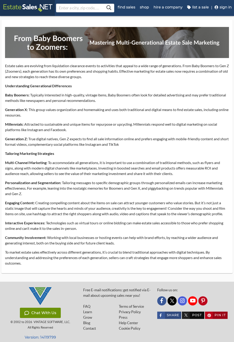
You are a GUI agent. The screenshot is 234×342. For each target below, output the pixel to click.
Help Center (128, 323)
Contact (89, 328)
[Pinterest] (202, 300)
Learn (87, 312)
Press (123, 317)
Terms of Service (131, 306)
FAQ (86, 306)
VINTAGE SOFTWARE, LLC (51, 322)
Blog (86, 323)
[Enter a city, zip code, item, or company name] (108, 8)
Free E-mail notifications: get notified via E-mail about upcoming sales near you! (117, 292)
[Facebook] (161, 300)
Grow (87, 317)
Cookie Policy (129, 328)
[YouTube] (192, 300)
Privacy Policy (130, 312)
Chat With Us (43, 313)
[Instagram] (182, 300)
